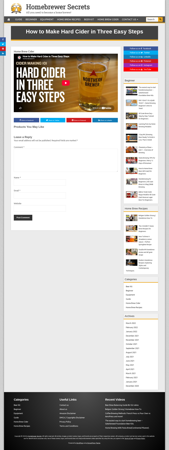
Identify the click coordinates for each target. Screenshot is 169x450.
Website (17, 203)
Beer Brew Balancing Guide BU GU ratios (122, 405)
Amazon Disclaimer (68, 413)
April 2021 (130, 369)
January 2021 (131, 382)
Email (17, 190)
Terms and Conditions (69, 426)
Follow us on (140, 48)
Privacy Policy (65, 422)
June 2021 (130, 361)
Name (17, 177)
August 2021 (131, 352)
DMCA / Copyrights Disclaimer (72, 418)
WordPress (79, 443)
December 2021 (132, 336)
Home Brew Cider (108, 19)
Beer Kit (89, 19)
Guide (18, 19)
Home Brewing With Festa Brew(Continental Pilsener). (127, 428)
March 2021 (131, 373)
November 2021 (132, 340)
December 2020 (132, 386)
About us (63, 409)
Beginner (31, 19)
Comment (19, 147)
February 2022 (132, 327)
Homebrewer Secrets (58, 6)
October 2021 (131, 344)
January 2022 (131, 331)
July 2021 (130, 357)
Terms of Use (129, 438)
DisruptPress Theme (93, 443)
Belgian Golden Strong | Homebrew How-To (123, 409)
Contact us (129, 19)
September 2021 (132, 348)
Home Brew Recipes (69, 19)
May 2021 (130, 365)
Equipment (47, 19)
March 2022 (131, 323)
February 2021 (132, 377)
